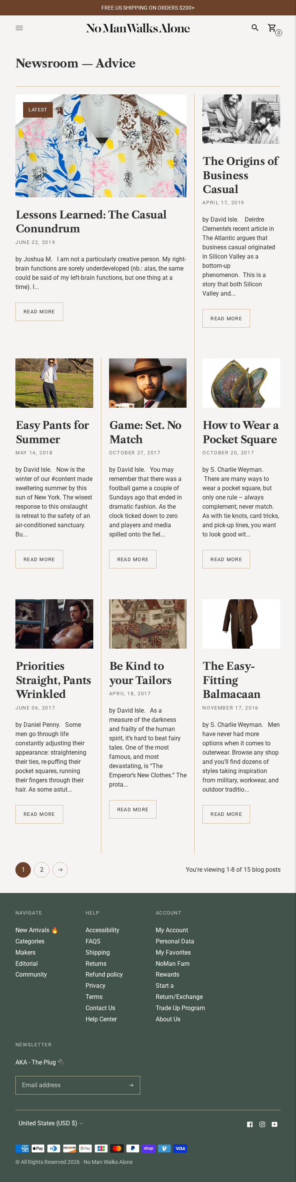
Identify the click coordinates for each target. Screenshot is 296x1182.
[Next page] (60, 870)
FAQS (93, 941)
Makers (25, 952)
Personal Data (175, 941)
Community (31, 974)
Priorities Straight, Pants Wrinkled (53, 680)
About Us (168, 1019)
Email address (40, 1076)
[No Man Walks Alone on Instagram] (262, 1125)
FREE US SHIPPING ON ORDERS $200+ (148, 8)
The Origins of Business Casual (240, 175)
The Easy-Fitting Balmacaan (232, 680)
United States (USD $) (47, 1123)
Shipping (98, 952)
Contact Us (100, 1008)
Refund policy (104, 974)
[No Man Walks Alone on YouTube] (274, 1125)
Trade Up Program (180, 1008)
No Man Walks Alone (108, 1162)
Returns (96, 963)
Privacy (96, 985)
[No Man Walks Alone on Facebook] (249, 1125)
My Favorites (173, 952)
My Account (172, 930)
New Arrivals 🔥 (37, 930)
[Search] (255, 27)
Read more (39, 311)
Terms (94, 996)
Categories (29, 941)
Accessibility (102, 930)
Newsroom (46, 63)
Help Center (101, 1019)
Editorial (26, 963)
